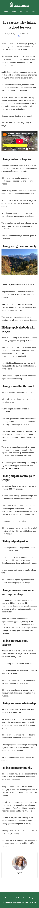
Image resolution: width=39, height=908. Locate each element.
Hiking (6, 11)
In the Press (18, 898)
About (33, 11)
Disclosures (20, 900)
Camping (13, 11)
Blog (27, 11)
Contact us (9, 898)
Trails (20, 11)
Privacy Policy (28, 898)
